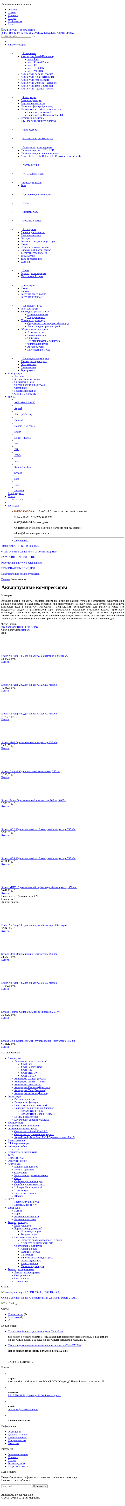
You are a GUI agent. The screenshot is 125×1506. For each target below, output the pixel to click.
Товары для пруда (18, 1222)
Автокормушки (35, 346)
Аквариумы (14, 1058)
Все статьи (14, 1317)
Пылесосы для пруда (38, 349)
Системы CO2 (16, 1157)
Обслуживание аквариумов (29, 384)
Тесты (11, 1154)
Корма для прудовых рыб (35, 311)
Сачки (24, 244)
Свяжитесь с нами (24, 382)
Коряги (25, 291)
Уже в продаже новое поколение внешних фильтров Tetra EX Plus (44, 1345)
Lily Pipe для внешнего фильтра (38, 120)
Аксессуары (14, 1163)
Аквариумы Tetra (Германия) (37, 85)
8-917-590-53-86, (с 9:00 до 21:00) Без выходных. (29, 32)
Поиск (11, 496)
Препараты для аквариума (22, 1152)
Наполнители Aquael (39, 112)
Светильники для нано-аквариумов (40, 153)
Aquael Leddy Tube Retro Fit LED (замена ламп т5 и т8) (51, 156)
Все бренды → (16, 493)
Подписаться (39, 1486)
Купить (5, 661)
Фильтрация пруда (37, 343)
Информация (15, 373)
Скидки (12, 1460)
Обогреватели (28, 364)
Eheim (27, 626)
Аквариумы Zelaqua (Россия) (37, 74)
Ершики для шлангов (33, 232)
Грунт (11, 1198)
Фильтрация (14, 1096)
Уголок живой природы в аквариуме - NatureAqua (35, 1331)
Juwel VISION (35, 71)
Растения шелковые (32, 296)
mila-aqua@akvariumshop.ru (23, 1409)
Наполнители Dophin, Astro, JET (45, 115)
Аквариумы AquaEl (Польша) (37, 76)
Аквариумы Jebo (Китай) (35, 79)
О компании (14, 1431)
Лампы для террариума (34, 361)
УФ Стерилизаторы (18, 1143)
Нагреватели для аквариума (23, 1125)
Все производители (12, 626)
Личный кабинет (17, 1437)
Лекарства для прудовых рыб (43, 326)
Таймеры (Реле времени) (34, 252)
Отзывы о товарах (18, 1454)
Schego (35, 626)
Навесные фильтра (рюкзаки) (37, 106)
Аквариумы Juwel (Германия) (37, 56)
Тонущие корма (36, 317)
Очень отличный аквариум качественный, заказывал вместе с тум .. (39, 1297)
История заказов (17, 1440)
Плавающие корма (37, 314)
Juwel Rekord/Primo (38, 62)
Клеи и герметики (31, 235)
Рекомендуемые (16, 1463)
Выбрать (25, 629)
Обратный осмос (17, 1160)
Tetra (23, 185)
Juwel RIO (33, 65)
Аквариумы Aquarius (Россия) (37, 88)
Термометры (28, 255)
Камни (24, 288)
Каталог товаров (17, 44)
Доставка (19, 376)
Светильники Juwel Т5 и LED (37, 150)
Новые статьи (15, 1314)
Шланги (25, 261)
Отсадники (27, 238)
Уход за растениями (31, 258)
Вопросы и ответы (18, 1466)
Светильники (28, 367)
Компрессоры (15, 1122)
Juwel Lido (33, 59)
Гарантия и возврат (25, 390)
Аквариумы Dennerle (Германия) (39, 82)
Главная (5, 579)
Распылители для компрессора (38, 241)
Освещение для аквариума (22, 1128)
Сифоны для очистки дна (35, 247)
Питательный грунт (32, 276)
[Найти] (33, 36)
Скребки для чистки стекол (36, 250)
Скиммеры (33, 338)
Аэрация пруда (35, 332)
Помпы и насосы (36, 335)
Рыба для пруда (29, 308)
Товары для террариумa (21, 1269)
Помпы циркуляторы (32, 118)
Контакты (13, 505)
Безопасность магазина (27, 379)
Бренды (12, 396)
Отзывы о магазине (25, 393)
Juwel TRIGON (35, 68)
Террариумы (28, 370)
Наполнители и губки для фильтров (41, 109)
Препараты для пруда (33, 320)
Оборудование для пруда (34, 329)
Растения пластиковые (33, 294)
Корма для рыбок (17, 1146)
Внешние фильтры (31, 100)
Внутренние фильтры (33, 103)
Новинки (13, 1457)
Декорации (14, 1207)
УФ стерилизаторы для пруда (43, 340)
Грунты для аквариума (33, 273)
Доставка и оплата (18, 1434)
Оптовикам (20, 387)
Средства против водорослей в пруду (48, 323)
